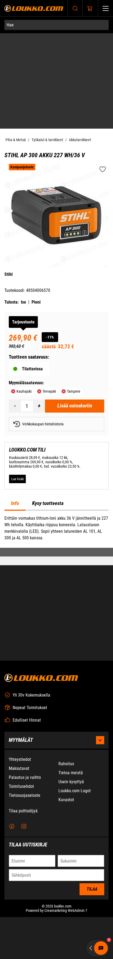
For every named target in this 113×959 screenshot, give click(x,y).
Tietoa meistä (70, 772)
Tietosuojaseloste (24, 795)
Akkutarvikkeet (80, 140)
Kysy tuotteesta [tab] (48, 503)
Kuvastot (66, 799)
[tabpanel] (56, 528)
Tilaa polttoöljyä (23, 810)
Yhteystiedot (20, 759)
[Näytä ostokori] (90, 8)
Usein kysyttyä (71, 781)
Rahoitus (66, 763)
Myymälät (21, 740)
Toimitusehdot (21, 786)
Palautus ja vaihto (25, 777)
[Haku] (75, 8)
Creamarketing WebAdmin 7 (65, 910)
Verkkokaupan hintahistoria (43, 424)
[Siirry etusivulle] (33, 8)
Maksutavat (19, 768)
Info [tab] (15, 503)
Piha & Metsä (15, 140)
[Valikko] (105, 8)
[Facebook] (12, 826)
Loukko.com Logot (74, 790)
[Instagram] (24, 826)
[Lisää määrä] (39, 406)
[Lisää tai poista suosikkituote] (103, 170)
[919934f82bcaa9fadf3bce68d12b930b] (56, 215)
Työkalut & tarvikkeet (47, 140)
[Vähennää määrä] (15, 406)
